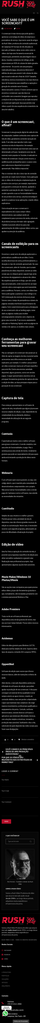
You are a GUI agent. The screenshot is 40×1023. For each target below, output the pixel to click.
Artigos (5, 982)
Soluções (5, 979)
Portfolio (5, 976)
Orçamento (6, 986)
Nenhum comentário (27, 739)
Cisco (14, 70)
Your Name (5, 780)
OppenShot (8, 664)
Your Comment (6, 802)
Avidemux (7, 638)
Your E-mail (5, 791)
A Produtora (6, 972)
